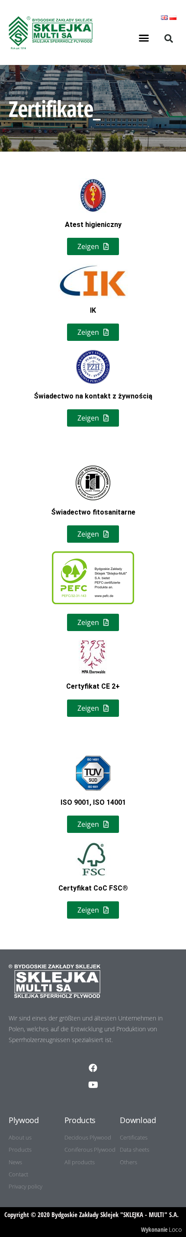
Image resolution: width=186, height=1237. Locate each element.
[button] (144, 38)
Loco (175, 1229)
